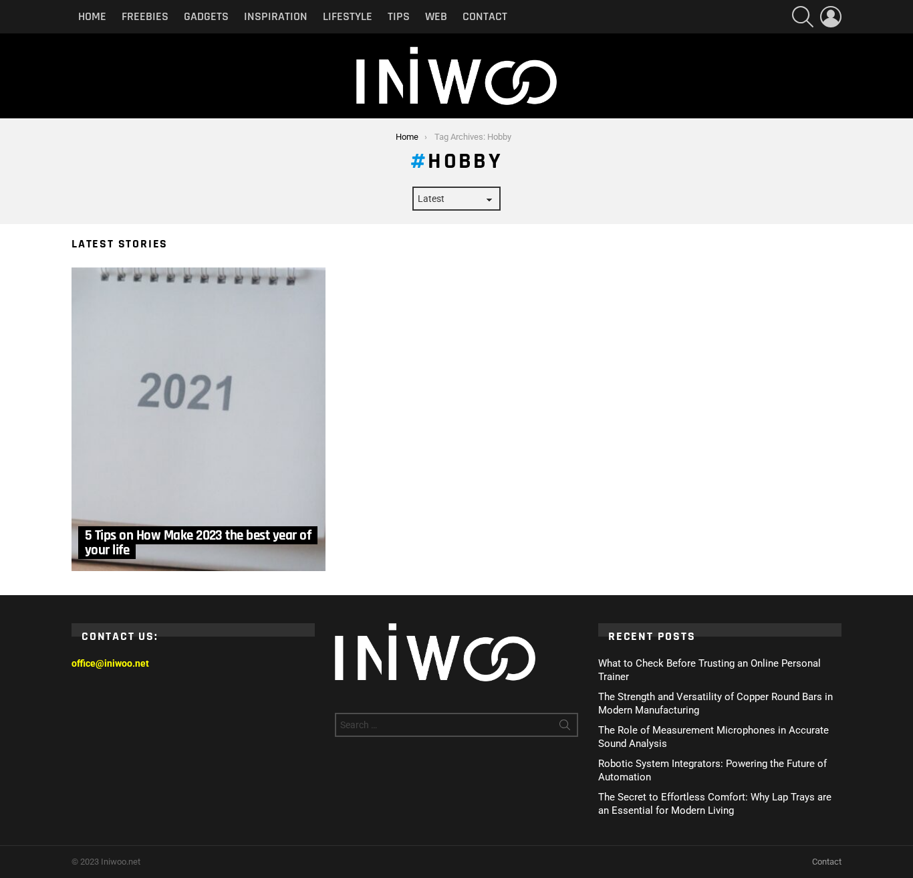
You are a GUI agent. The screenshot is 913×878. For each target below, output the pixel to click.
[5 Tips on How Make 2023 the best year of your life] (198, 419)
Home (92, 16)
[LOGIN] (830, 16)
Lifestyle (347, 16)
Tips (399, 16)
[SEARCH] (802, 16)
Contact (485, 16)
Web (436, 16)
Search (564, 727)
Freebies (145, 16)
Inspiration (275, 16)
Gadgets (206, 16)
